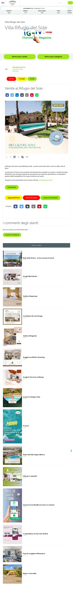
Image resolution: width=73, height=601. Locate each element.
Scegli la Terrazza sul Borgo (33, 377)
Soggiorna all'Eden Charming (34, 357)
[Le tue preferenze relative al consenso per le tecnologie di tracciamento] (71, 451)
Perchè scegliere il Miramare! (34, 554)
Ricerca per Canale (19, 57)
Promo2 (26, 426)
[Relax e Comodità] (12, 574)
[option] (36, 34)
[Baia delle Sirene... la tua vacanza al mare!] (12, 259)
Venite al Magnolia (30, 336)
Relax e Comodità (29, 573)
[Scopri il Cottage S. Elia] (12, 397)
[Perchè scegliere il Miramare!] (12, 554)
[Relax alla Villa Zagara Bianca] (12, 455)
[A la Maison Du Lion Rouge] (12, 317)
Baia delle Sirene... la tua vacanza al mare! (38, 258)
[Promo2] (12, 426)
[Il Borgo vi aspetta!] (12, 476)
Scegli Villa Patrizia (30, 276)
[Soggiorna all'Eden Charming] (12, 358)
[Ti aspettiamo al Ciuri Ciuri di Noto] (12, 534)
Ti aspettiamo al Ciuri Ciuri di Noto (35, 534)
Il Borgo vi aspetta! (30, 476)
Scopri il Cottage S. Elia (31, 397)
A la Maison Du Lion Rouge (32, 316)
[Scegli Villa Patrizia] (12, 277)
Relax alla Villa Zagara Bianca (34, 455)
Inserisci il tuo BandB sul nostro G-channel (38, 505)
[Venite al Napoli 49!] (12, 296)
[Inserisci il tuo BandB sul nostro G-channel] (12, 505)
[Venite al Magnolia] (12, 336)
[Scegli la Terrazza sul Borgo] (12, 378)
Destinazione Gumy (46, 180)
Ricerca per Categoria (53, 57)
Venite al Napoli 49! (30, 296)
